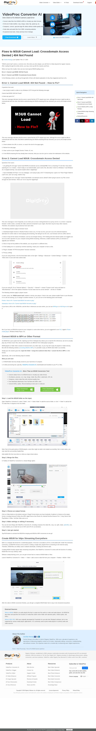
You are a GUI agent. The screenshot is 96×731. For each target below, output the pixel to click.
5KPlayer (55, 306)
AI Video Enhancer (11, 676)
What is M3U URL (10, 619)
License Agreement (53, 690)
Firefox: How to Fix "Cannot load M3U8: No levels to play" (18, 300)
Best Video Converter (54, 676)
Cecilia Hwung (8, 59)
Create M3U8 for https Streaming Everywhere (86, 112)
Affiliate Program (31, 676)
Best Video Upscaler (53, 667)
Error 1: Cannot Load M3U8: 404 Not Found (85, 98)
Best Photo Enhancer (54, 673)
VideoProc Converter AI (29, 364)
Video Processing (21, 648)
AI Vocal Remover (11, 685)
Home (13, 648)
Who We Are (30, 667)
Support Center (31, 673)
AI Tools (66, 2)
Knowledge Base (52, 685)
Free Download (10, 37)
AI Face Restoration (11, 682)
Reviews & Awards (32, 679)
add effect (66, 525)
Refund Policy (76, 690)
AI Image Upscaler (11, 679)
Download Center (78, 2)
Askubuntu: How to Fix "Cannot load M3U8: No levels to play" (19, 303)
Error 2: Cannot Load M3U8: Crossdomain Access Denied (85, 103)
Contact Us (30, 670)
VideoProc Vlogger (11, 670)
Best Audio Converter (54, 679)
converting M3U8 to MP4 (26, 347)
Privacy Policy (65, 690)
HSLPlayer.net (64, 306)
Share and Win (31, 685)
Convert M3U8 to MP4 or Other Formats (85, 107)
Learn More (31, 37)
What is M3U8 (9, 612)
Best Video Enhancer (54, 670)
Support (89, 2)
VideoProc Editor (10, 673)
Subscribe (85, 668)
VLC (60, 329)
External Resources (82, 116)
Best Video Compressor (54, 682)
